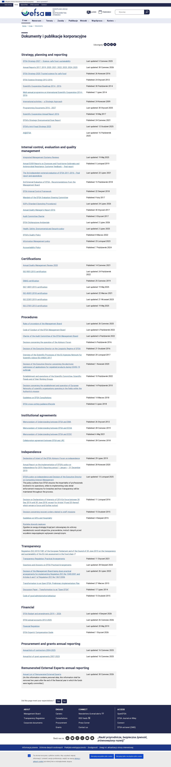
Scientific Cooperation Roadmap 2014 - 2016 (42, 86)
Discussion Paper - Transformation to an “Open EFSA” (46, 589)
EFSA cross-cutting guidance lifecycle (39, 404)
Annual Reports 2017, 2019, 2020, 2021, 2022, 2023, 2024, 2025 (50, 67)
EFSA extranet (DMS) (126, 727)
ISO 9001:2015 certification (34, 271)
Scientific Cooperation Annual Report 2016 (41, 114)
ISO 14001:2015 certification (35, 287)
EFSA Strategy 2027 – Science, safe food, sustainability (46, 61)
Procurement (61, 723)
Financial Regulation (31, 626)
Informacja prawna (30, 747)
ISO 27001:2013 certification (35, 306)
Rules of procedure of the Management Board (42, 324)
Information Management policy (36, 241)
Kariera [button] (110, 21)
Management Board (32, 714)
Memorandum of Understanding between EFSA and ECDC (47, 434)
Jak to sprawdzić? (42, 1)
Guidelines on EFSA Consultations (37, 398)
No (64, 701)
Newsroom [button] (36, 21)
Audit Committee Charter (33, 216)
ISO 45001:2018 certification (35, 293)
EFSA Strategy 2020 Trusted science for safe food (44, 74)
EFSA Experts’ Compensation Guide (38, 632)
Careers (59, 714)
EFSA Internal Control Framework (37, 191)
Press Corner (84, 723)
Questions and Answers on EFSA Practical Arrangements (47, 565)
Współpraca (97, 21)
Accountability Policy (32, 247)
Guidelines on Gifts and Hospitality (37, 518)
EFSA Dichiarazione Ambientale (36, 222)
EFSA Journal (34, 5)
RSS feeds (83, 718)
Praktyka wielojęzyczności (75, 747)
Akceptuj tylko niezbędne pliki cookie (129, 756)
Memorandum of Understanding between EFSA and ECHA (47, 428)
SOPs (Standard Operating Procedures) (39, 204)
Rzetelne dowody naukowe (34, 524)
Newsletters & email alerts (90, 714)
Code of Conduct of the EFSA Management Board (44, 330)
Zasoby (60, 21)
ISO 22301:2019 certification (35, 299)
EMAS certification (31, 281)
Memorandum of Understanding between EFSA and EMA (47, 422)
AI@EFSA (27, 133)
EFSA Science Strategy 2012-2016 (37, 80)
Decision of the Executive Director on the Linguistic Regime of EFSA (52, 349)
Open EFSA (24, 5)
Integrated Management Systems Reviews (41, 157)
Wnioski (83, 21)
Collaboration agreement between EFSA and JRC (43, 440)
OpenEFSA (121, 714)
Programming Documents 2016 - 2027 (39, 108)
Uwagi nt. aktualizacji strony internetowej (116, 747)
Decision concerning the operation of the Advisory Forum (47, 342)
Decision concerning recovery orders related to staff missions (49, 512)
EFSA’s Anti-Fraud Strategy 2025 (37, 126)
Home (24, 26)
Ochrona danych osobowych (51, 747)
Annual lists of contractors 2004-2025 (39, 650)
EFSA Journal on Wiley (126, 718)
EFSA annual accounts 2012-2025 (37, 620)
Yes (58, 701)
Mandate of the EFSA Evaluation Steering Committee (45, 197)
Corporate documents (33, 723)
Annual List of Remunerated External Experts (42, 674)
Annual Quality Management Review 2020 (40, 265)
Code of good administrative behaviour (39, 596)
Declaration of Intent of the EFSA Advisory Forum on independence (51, 458)
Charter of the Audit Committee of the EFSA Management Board (50, 336)
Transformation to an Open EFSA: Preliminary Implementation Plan (51, 583)
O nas (30, 26)
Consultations (61, 718)
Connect (44, 5)
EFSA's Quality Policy (32, 235)
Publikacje (73, 21)
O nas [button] (24, 20)
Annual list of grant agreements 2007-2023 (41, 656)
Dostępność (93, 747)
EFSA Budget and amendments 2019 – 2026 (42, 614)
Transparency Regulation (34, 718)
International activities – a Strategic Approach (42, 101)
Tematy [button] (49, 21)
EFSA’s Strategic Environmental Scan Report (42, 120)
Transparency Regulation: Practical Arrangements (44, 559)
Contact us (83, 727)
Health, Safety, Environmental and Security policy (43, 229)
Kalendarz (107, 12)
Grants (58, 727)
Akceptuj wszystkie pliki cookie (102, 756)
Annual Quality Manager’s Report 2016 (39, 210)
